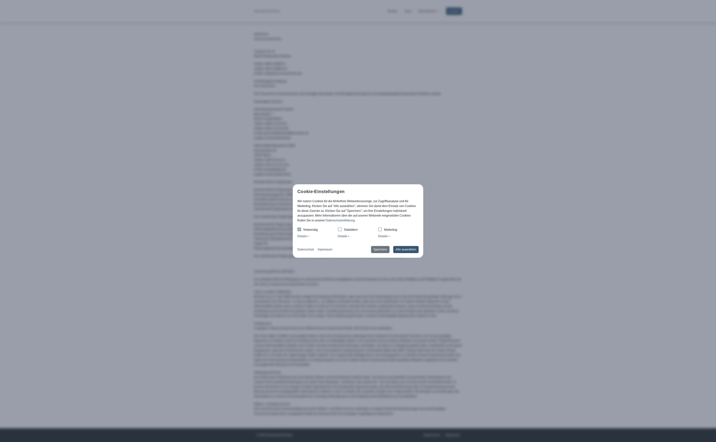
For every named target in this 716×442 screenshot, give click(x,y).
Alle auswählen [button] (406, 249)
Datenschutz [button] (305, 249)
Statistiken (351, 229)
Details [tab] (302, 236)
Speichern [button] (380, 249)
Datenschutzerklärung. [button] (340, 220)
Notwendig (310, 229)
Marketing (390, 229)
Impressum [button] (325, 249)
